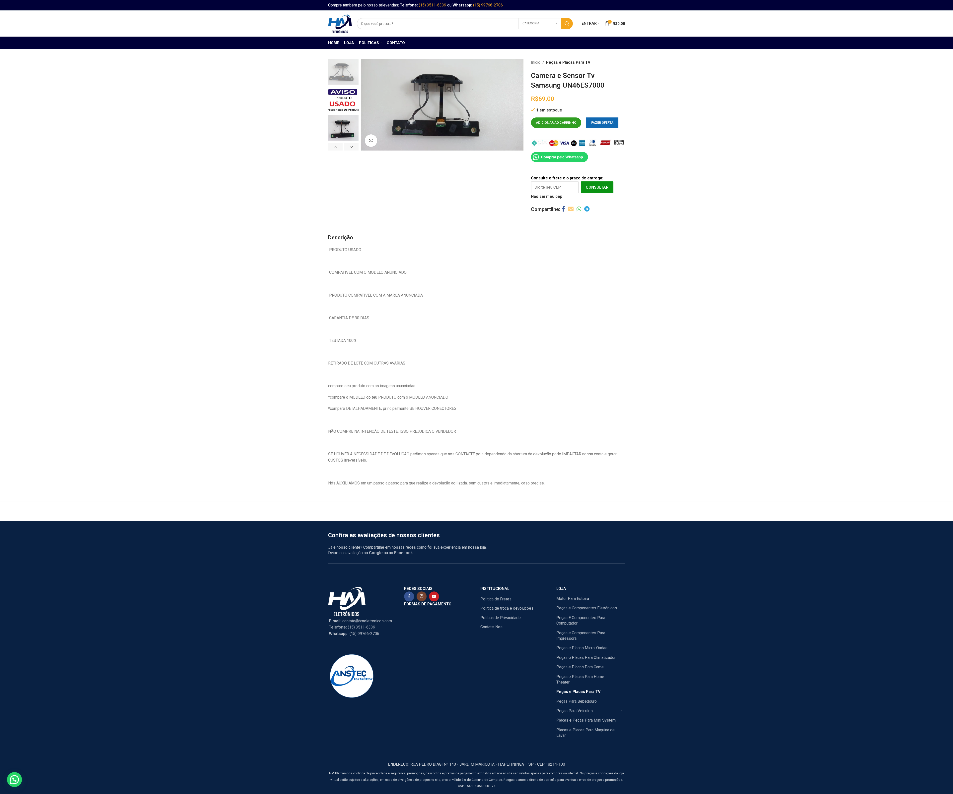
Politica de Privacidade (500, 617)
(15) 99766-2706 (488, 5)
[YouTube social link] (434, 596)
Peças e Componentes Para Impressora (580, 636)
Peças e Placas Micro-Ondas (581, 647)
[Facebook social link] (563, 209)
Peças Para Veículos (574, 710)
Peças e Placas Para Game (580, 667)
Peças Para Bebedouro (576, 701)
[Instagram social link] (422, 596)
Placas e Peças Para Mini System (586, 720)
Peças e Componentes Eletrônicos (586, 608)
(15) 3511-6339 (432, 5)
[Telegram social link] (587, 209)
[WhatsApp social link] (579, 209)
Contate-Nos (491, 627)
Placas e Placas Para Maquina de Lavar (585, 733)
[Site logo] (340, 23)
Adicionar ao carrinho (556, 122)
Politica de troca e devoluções (506, 608)
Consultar (597, 187)
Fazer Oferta (602, 122)
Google (376, 552)
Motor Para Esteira (572, 598)
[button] (335, 147)
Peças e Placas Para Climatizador (586, 657)
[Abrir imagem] (371, 140)
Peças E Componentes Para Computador (580, 620)
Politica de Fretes (496, 599)
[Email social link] (571, 209)
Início (535, 62)
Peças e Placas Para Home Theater (580, 679)
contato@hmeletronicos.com (360, 621)
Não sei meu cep (546, 196)
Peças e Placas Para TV (568, 62)
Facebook (403, 552)
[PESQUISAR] (567, 23)
